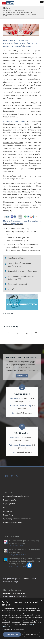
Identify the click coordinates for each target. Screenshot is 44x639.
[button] (22, 629)
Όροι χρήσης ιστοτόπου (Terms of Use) (17, 519)
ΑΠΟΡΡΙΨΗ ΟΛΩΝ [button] (32, 634)
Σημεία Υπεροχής (9, 500)
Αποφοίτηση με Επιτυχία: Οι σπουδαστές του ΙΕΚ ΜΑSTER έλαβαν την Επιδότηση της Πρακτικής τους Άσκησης (24, 561)
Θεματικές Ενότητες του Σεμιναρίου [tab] (22, 271)
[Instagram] (11, 476)
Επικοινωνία (7, 511)
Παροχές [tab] (11, 289)
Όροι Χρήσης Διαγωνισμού (13, 522)
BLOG (5, 507)
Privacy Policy (8, 515)
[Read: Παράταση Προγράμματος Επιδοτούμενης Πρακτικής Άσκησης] (5, 551)
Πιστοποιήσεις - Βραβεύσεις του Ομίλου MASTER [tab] (21, 277)
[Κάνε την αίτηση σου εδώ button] (22, 302)
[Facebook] (6, 476)
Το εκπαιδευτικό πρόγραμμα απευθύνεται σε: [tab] (19, 264)
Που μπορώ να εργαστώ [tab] (17, 284)
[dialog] (22, 618)
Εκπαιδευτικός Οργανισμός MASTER (16, 496)
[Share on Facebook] (8, 333)
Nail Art (6, 8)
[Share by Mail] (36, 333)
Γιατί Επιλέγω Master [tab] (16, 258)
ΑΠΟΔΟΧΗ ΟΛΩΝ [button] (12, 634)
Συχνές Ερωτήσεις (9, 504)
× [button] (41, 601)
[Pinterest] (16, 476)
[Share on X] (17, 333)
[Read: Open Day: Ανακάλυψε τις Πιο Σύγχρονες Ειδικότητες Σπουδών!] (5, 542)
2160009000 (25, 578)
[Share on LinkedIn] (26, 333)
